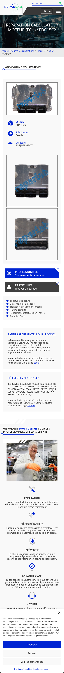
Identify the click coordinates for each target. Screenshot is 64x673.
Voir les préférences (32, 661)
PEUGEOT (42, 50)
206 (51, 50)
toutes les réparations (22, 50)
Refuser (32, 653)
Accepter (32, 644)
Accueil (5, 50)
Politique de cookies (23, 669)
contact (37, 362)
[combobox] (45, 3)
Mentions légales (40, 669)
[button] (59, 612)
